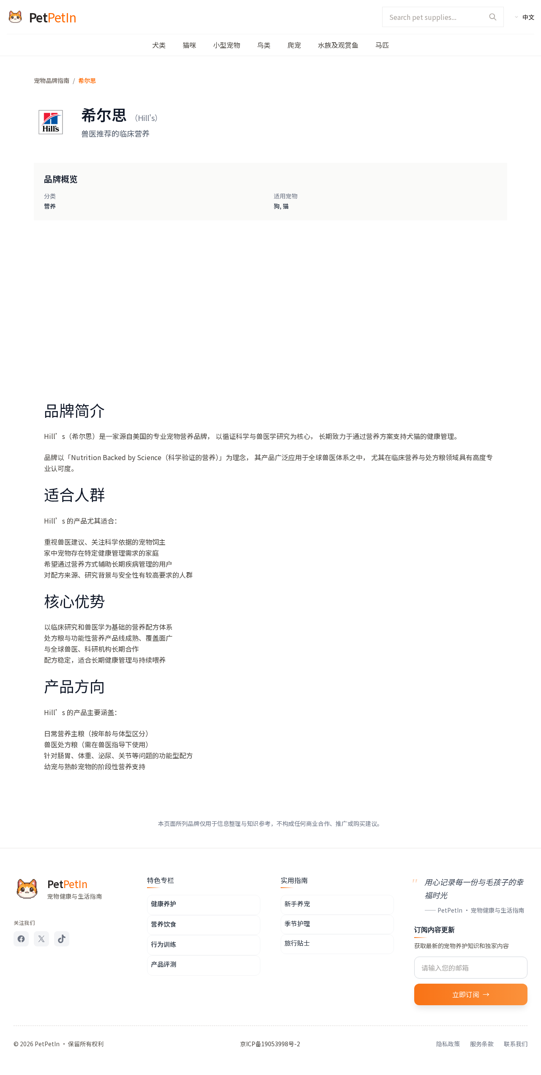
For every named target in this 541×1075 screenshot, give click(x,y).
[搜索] (493, 17)
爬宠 (294, 45)
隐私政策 (448, 1043)
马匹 (382, 45)
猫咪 (189, 45)
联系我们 (515, 1043)
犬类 (159, 45)
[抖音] (61, 938)
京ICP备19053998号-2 (270, 1043)
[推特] (41, 938)
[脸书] (21, 938)
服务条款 (482, 1043)
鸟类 (263, 45)
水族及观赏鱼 (338, 45)
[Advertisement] (270, 300)
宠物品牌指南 (51, 80)
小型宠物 (226, 45)
